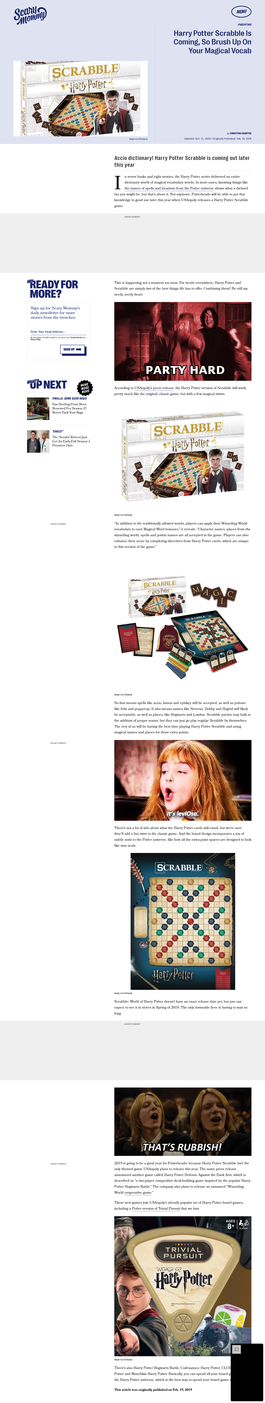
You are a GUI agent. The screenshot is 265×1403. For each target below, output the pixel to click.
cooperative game (137, 1192)
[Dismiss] (259, 1347)
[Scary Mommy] (30, 15)
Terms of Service (76, 338)
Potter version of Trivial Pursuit (156, 1208)
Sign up (69, 349)
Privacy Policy (36, 339)
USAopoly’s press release (154, 388)
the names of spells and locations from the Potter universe (169, 188)
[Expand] (235, 1347)
